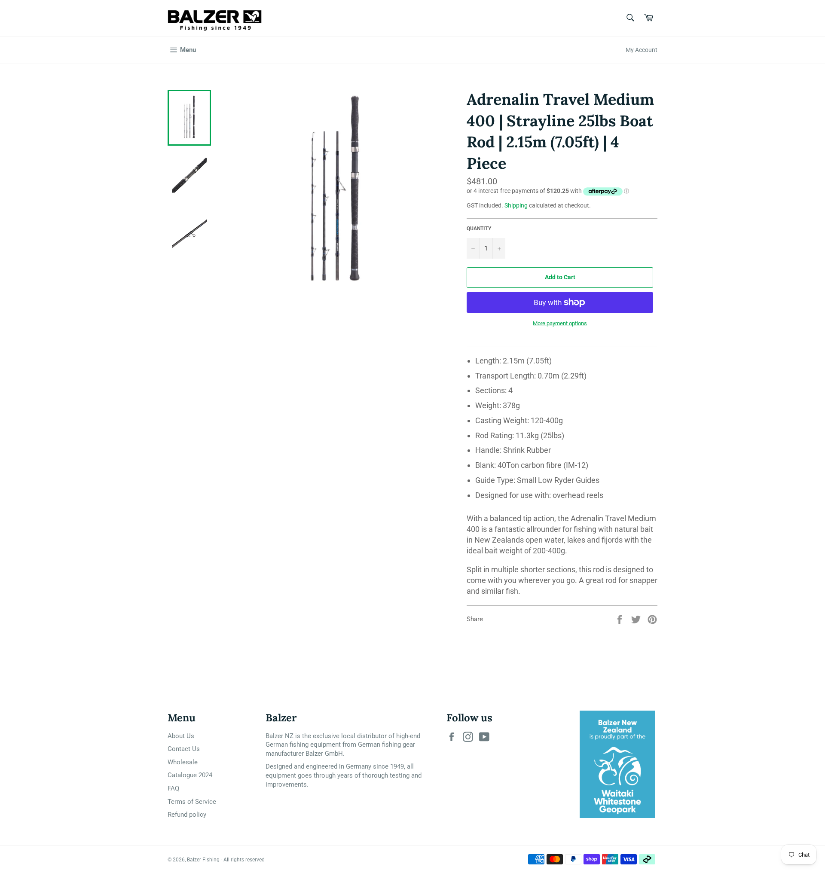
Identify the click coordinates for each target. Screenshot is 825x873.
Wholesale (183, 762)
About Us (181, 736)
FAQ (173, 788)
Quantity (479, 229)
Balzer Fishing (203, 860)
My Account (641, 49)
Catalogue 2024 (190, 775)
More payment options (560, 323)
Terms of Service (192, 802)
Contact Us (184, 749)
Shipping (516, 205)
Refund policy (187, 814)
